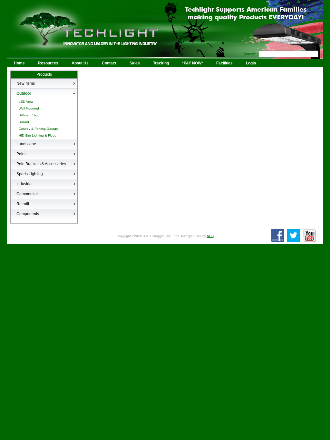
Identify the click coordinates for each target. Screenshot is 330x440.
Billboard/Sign (29, 115)
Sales (135, 63)
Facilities (224, 63)
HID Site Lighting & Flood (37, 135)
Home (19, 63)
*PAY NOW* (192, 63)
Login (251, 63)
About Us (80, 63)
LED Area (26, 101)
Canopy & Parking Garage (38, 128)
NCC (210, 236)
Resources (48, 63)
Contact (109, 63)
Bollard (24, 122)
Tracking (161, 63)
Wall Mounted (29, 108)
